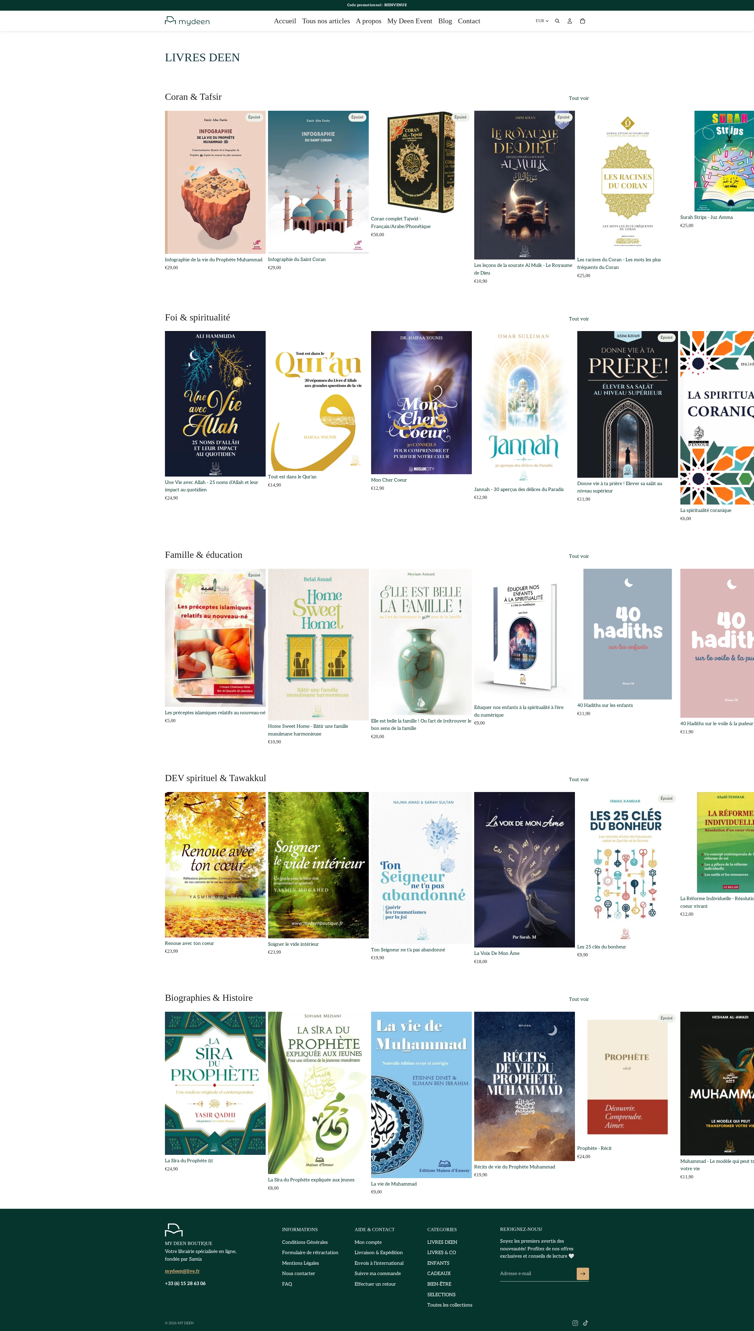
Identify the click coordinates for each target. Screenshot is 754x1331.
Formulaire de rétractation (310, 1253)
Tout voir (579, 98)
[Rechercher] (557, 20)
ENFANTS (438, 1263)
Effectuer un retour (375, 1284)
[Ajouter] (669, 245)
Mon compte (368, 1242)
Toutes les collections (449, 1305)
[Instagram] (575, 1323)
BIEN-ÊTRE (439, 1284)
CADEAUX (439, 1274)
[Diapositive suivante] (582, 197)
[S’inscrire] (583, 1274)
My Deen (186, 1323)
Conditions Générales (305, 1242)
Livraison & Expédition (379, 1253)
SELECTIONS (441, 1295)
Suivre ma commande (378, 1274)
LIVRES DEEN (442, 1242)
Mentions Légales (300, 1263)
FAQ (287, 1284)
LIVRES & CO (441, 1253)
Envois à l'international (379, 1263)
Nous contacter (298, 1274)
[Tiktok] (585, 1323)
